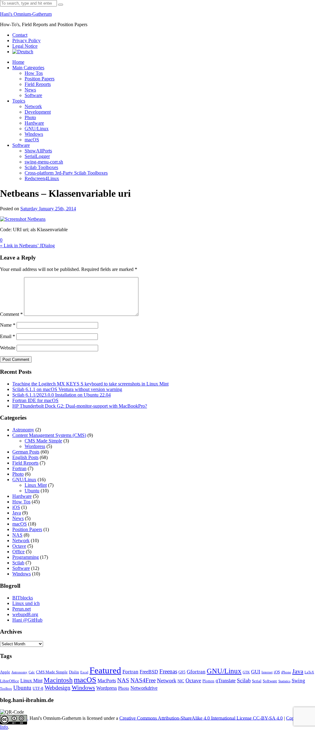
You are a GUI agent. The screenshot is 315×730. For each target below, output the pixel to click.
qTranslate (226, 680)
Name (7, 325)
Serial (256, 681)
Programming (25, 557)
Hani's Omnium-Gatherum (26, 14)
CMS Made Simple (43, 440)
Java (16, 512)
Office (18, 551)
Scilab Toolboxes (41, 167)
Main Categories (28, 67)
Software (33, 95)
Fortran (19, 468)
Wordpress (35, 446)
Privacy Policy (26, 40)
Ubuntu (32, 490)
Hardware (34, 123)
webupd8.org (25, 614)
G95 (181, 672)
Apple (5, 672)
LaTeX (309, 672)
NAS (17, 535)
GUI (255, 672)
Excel (84, 672)
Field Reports (38, 84)
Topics (18, 100)
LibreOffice (9, 681)
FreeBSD (149, 671)
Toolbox (6, 688)
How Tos (34, 73)
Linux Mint (36, 485)
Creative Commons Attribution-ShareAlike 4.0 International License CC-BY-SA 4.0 (201, 717)
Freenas (168, 671)
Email (7, 336)
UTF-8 (38, 688)
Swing (298, 681)
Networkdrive (144, 688)
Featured (105, 670)
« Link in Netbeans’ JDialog (27, 245)
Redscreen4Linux (42, 178)
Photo (30, 117)
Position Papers (39, 78)
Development (38, 112)
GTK (246, 672)
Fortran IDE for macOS (35, 400)
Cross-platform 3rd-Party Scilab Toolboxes (66, 172)
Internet (267, 672)
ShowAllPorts (38, 150)
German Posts (25, 451)
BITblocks (22, 597)
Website (7, 347)
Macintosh (58, 680)
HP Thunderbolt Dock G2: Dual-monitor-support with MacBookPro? (79, 406)
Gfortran (196, 672)
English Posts (25, 457)
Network (33, 106)
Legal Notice (25, 46)
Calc (32, 672)
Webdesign (57, 687)
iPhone (286, 672)
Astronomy (23, 429)
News (30, 89)
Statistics (284, 681)
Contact (19, 35)
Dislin (74, 672)
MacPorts (107, 680)
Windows (34, 134)
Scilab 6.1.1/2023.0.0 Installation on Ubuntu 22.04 (61, 394)
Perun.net (21, 608)
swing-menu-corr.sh (44, 161)
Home (18, 62)
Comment (11, 314)
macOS (32, 139)
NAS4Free (143, 680)
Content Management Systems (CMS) (49, 435)
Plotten (208, 681)
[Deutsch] (22, 51)
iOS (16, 507)
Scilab (18, 562)
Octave (19, 546)
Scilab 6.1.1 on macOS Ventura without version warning (67, 389)
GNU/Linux (37, 128)
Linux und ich (26, 603)
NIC (180, 681)
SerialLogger (37, 156)
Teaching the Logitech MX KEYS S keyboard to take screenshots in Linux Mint (90, 383)
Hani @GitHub (27, 620)
